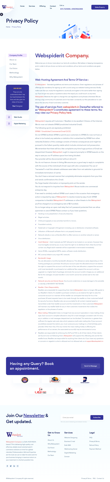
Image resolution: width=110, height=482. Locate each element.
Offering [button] (42, 6)
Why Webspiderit (16, 77)
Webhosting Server (70, 449)
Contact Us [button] (53, 7)
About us (12, 60)
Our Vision (13, 68)
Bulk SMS (67, 445)
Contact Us (100, 478)
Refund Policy (94, 445)
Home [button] (22, 6)
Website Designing (70, 438)
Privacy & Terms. (94, 441)
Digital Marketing (70, 453)
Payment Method (95, 449)
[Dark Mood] (1, 14)
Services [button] (32, 6)
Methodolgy (14, 73)
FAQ (90, 438)
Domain (67, 457)
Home (8, 27)
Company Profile (15, 55)
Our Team (12, 64)
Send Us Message (90, 366)
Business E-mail (69, 441)
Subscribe (96, 417)
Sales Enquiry (100, 7)
